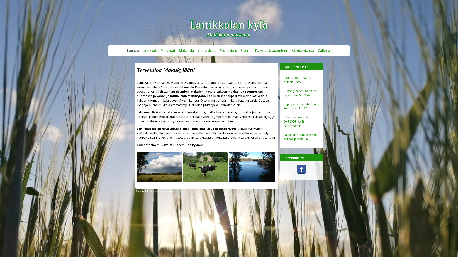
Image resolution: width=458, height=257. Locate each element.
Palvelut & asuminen (271, 50)
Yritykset (168, 50)
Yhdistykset (207, 50)
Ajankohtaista (303, 50)
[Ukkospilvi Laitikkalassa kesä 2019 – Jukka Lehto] (159, 181)
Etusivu (132, 50)
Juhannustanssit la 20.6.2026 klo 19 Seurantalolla (296, 121)
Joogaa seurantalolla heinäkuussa (297, 80)
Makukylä (186, 50)
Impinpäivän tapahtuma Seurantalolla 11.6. (300, 106)
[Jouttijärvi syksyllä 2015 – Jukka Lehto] (251, 181)
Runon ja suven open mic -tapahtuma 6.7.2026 (301, 93)
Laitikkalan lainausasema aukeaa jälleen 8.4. (300, 137)
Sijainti (246, 50)
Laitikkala (150, 50)
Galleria (324, 50)
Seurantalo (228, 50)
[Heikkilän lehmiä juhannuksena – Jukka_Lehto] (205, 181)
